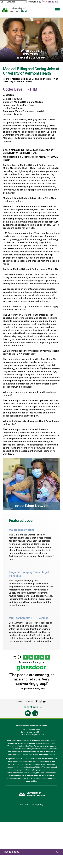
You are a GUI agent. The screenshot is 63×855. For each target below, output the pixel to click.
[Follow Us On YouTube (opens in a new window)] (28, 713)
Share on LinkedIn (40, 701)
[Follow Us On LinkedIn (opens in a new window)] (35, 713)
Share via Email (44, 701)
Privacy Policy (38, 805)
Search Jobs (11, 852)
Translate (53, 1)
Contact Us (25, 805)
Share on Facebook (36, 701)
